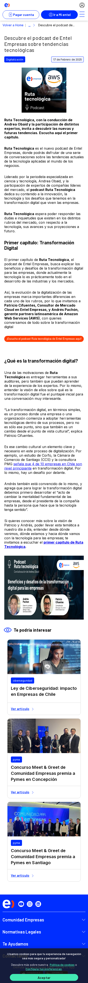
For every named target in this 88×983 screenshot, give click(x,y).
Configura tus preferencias (44, 969)
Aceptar (44, 977)
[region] (44, 965)
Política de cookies (62, 964)
